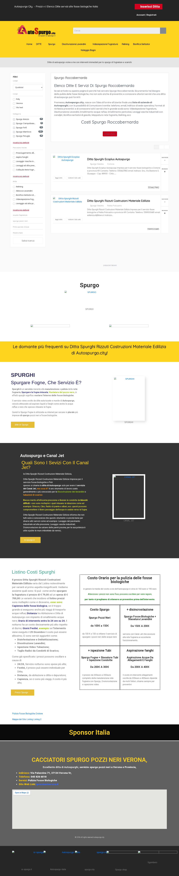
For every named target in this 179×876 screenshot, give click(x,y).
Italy (18, 99)
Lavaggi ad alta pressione (26, 165)
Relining (125, 44)
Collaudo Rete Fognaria (26, 169)
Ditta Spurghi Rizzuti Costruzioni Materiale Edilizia (118, 200)
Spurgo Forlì (21, 127)
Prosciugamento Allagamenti (26, 153)
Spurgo (51, 44)
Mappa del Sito (19, 719)
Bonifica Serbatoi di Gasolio (26, 195)
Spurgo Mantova (24, 131)
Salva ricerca (28, 240)
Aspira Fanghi (22, 157)
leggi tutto (58, 178)
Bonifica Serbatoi (141, 44)
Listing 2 (37, 719)
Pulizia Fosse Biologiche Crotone (27, 713)
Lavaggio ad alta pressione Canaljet (26, 203)
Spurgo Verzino (97, 164)
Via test (19, 107)
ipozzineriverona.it (47, 784)
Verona (19, 103)
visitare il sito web (74, 178)
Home (29, 44)
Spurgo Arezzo (23, 119)
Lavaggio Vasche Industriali (26, 161)
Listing (30, 719)
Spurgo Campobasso (26, 123)
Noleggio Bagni (88, 50)
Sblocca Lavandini (24, 191)
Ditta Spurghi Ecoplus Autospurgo (108, 159)
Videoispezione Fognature (105, 44)
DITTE (39, 44)
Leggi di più (109, 134)
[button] (148, 6)
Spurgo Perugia (23, 136)
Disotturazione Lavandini (74, 44)
